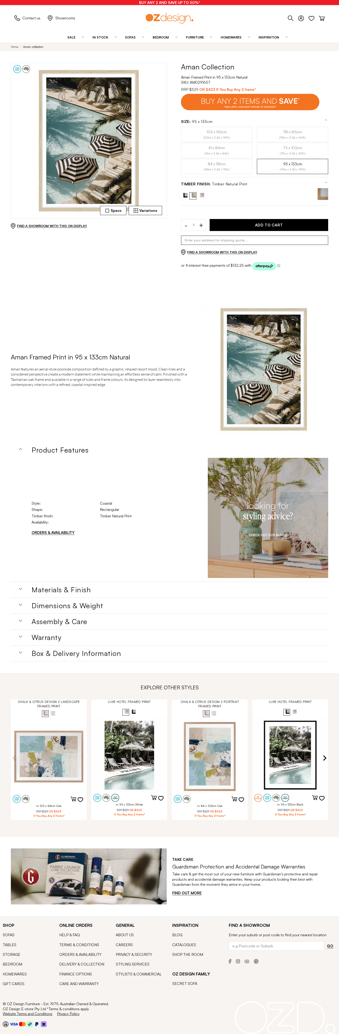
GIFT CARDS (13, 983)
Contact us (31, 18)
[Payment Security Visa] (14, 1024)
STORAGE (11, 954)
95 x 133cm (197, 121)
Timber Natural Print (214, 184)
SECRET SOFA (184, 983)
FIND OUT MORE (187, 893)
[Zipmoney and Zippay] (44, 1024)
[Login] (303, 17)
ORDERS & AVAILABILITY (53, 532)
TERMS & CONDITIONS (79, 944)
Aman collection (33, 47)
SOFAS (9, 935)
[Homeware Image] (268, 518)
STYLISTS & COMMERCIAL (139, 974)
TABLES (9, 944)
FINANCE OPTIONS (75, 974)
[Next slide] (324, 758)
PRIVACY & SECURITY (134, 954)
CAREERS (124, 944)
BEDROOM (12, 964)
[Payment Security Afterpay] (30, 1024)
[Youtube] (247, 960)
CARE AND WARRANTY (79, 983)
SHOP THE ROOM (187, 954)
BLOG (177, 935)
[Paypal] (37, 1024)
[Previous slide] (14, 758)
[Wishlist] (314, 17)
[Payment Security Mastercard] (22, 1024)
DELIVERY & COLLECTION (81, 964)
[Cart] (322, 17)
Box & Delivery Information (76, 653)
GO (330, 946)
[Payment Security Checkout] (6, 1024)
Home (14, 47)
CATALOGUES (184, 944)
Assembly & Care (59, 621)
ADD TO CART (269, 225)
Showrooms (65, 18)
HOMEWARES (15, 974)
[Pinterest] (256, 961)
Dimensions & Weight (67, 605)
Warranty (46, 637)
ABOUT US (125, 935)
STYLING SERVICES (132, 964)
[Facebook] (230, 961)
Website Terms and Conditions (27, 1013)
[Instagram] (238, 960)
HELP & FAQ (69, 935)
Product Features (60, 450)
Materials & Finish (61, 590)
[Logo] (169, 18)
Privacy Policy (68, 1013)
